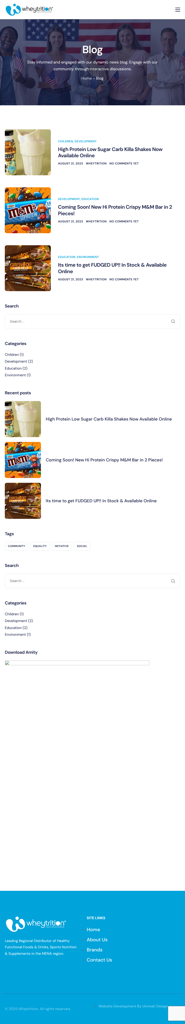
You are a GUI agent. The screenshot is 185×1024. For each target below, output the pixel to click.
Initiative (62, 546)
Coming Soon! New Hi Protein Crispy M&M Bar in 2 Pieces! (115, 210)
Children (65, 141)
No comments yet (124, 163)
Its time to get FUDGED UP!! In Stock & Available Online (112, 268)
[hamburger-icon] (177, 10)
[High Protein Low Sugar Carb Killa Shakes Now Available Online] (28, 152)
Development (86, 141)
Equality (39, 546)
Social (82, 546)
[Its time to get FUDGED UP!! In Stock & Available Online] (28, 268)
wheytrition (96, 163)
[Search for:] (92, 322)
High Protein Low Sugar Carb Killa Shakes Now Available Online (110, 152)
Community (16, 546)
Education (90, 199)
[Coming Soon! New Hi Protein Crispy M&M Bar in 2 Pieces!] (28, 210)
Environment (88, 257)
